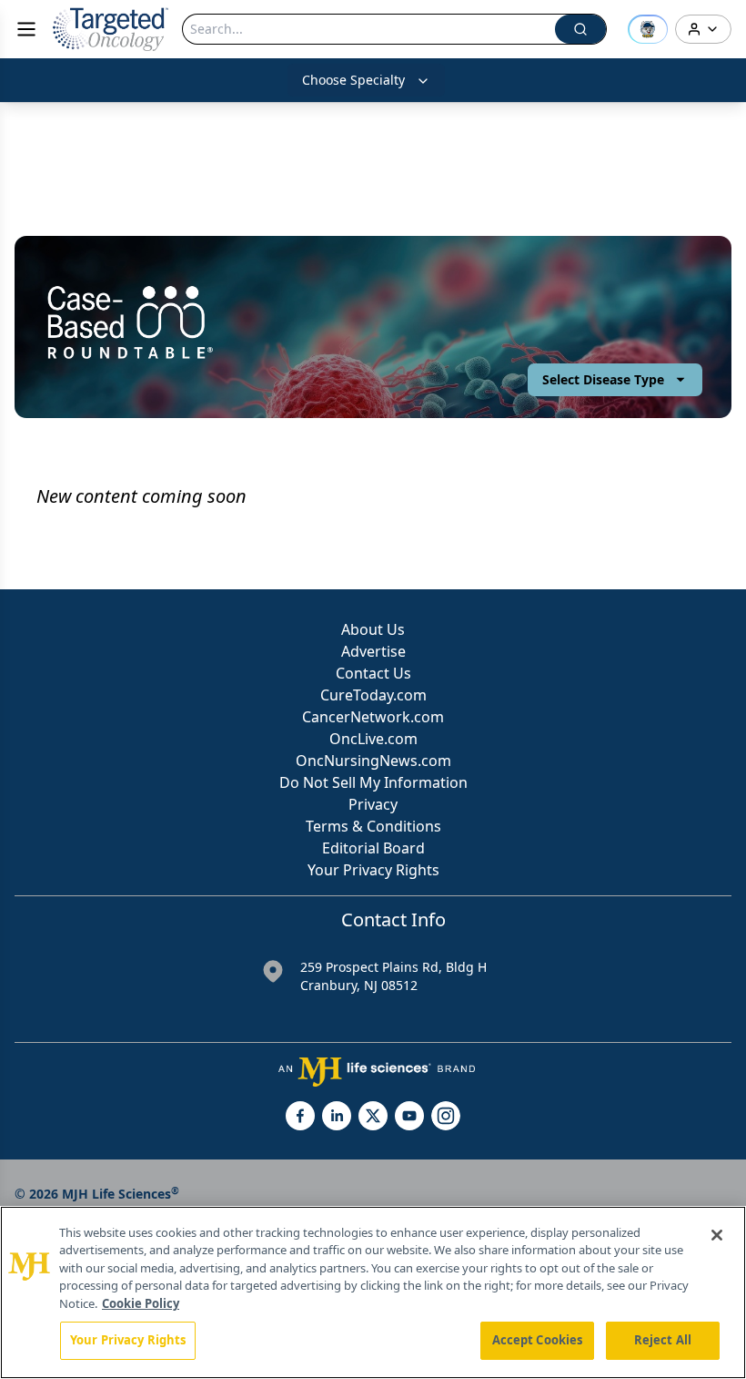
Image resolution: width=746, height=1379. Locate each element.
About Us (373, 629)
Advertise (373, 651)
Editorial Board (373, 848)
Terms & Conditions (373, 826)
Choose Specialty (353, 79)
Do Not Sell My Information (373, 782)
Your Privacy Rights (373, 870)
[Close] (717, 1235)
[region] (373, 1292)
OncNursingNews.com (373, 761)
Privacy (373, 804)
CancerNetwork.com (373, 717)
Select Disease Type (603, 379)
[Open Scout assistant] (648, 29)
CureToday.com (373, 695)
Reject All (662, 1340)
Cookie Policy (140, 1303)
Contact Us (373, 673)
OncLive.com (373, 739)
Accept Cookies (537, 1340)
